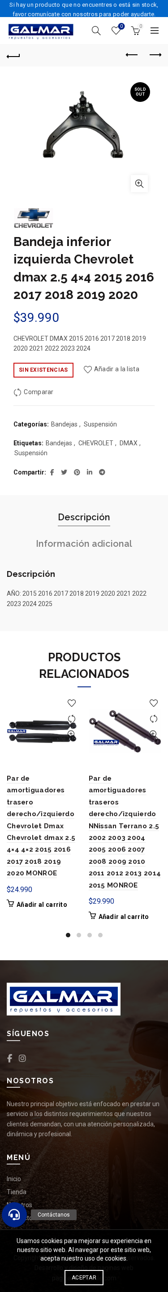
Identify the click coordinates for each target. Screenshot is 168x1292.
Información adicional (84, 543)
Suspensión (100, 424)
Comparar (38, 392)
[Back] (13, 55)
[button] (14, 1214)
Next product (154, 55)
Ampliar (139, 183)
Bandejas (64, 424)
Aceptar (84, 1277)
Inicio (14, 1178)
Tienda (16, 1191)
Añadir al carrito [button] (42, 904)
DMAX (129, 443)
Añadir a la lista (116, 369)
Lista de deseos (121, 26)
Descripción (84, 517)
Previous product (132, 55)
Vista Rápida (72, 735)
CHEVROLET (95, 443)
